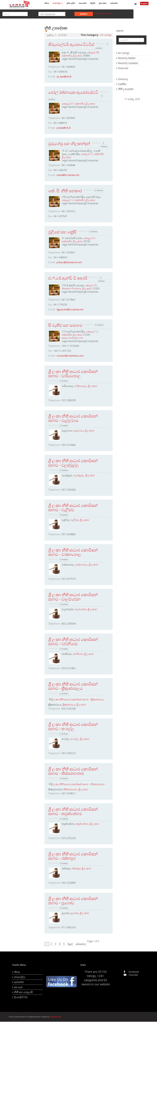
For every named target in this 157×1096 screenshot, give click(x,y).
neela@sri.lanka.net (68, 175)
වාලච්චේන (80, 609)
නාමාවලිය (57, 3)
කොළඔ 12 (67, 200)
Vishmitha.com (55, 1017)
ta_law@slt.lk (64, 76)
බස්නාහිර (67, 55)
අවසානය (81, 944)
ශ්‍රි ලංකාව (90, 103)
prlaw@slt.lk (64, 127)
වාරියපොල (81, 386)
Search (83, 14)
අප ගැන (18, 987)
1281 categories (94, 978)
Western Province (71, 288)
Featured (123, 68)
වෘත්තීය (122, 84)
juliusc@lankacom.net (69, 262)
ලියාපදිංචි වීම (21, 997)
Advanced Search (103, 13)
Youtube (133, 974)
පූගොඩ (74, 913)
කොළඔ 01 (87, 154)
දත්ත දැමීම (71, 3)
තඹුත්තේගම (82, 823)
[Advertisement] (25, 60)
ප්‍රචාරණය (103, 3)
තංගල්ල (75, 739)
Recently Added (126, 58)
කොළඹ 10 (91, 285)
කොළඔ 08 (93, 52)
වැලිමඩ (74, 520)
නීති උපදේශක (125, 89)
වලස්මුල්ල (78, 475)
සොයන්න (83, 3)
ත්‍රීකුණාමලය (68, 704)
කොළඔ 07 (67, 103)
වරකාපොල (81, 564)
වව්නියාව (78, 654)
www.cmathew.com (72, 338)
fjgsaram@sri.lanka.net (70, 309)
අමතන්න (114, 3)
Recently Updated (128, 63)
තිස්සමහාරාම (70, 789)
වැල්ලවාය (78, 430)
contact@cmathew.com (70, 355)
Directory (123, 79)
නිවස (47, 3)
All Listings (105, 35)
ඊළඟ (70, 944)
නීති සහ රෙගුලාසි (23, 992)
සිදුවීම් (92, 3)
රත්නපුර (76, 868)
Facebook (133, 971)
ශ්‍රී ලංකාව (77, 55)
